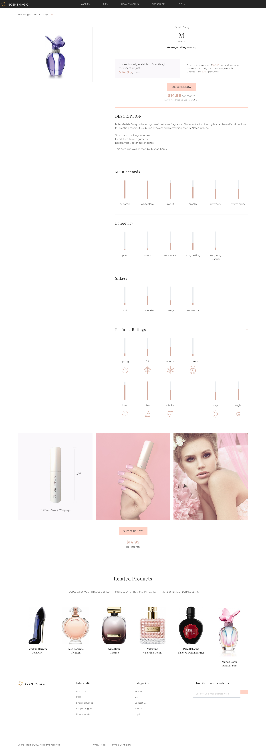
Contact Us (141, 702)
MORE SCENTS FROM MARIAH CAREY (135, 591)
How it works (130, 4)
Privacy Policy (98, 744)
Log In (181, 4)
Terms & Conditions (121, 744)
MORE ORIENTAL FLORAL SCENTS (180, 591)
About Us (81, 691)
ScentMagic (24, 14)
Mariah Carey (41, 14)
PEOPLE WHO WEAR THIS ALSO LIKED (88, 591)
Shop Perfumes (84, 702)
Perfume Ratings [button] (130, 329)
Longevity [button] (124, 223)
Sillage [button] (121, 278)
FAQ (78, 697)
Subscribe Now (133, 531)
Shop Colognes (84, 708)
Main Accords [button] (127, 172)
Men (105, 4)
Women (85, 4)
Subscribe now (181, 87)
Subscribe (158, 4)
